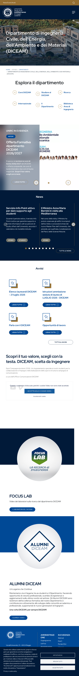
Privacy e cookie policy (10, 671)
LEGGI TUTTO (21, 182)
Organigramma (46, 641)
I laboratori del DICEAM (22, 509)
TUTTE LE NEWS (65, 251)
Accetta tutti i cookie (39, 396)
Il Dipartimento (47, 105)
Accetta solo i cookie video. (39, 391)
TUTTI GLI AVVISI (61, 342)
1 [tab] (48, 183)
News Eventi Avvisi (9, 3)
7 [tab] (46, 248)
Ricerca (67, 92)
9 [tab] (53, 248)
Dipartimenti (23, 69)
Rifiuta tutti (57, 661)
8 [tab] (49, 248)
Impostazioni (57, 655)
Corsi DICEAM (24, 92)
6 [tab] (43, 248)
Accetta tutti (58, 668)
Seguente (68, 182)
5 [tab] (39, 248)
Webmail (61, 638)
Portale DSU (62, 644)
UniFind (43, 644)
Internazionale (24, 103)
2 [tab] (52, 183)
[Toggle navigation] (73, 12)
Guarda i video (18, 618)
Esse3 (60, 641)
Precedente (36, 182)
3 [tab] (55, 183)
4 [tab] (36, 248)
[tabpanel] (39, 157)
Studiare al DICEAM (46, 94)
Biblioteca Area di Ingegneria (68, 106)
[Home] (14, 12)
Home (8, 69)
